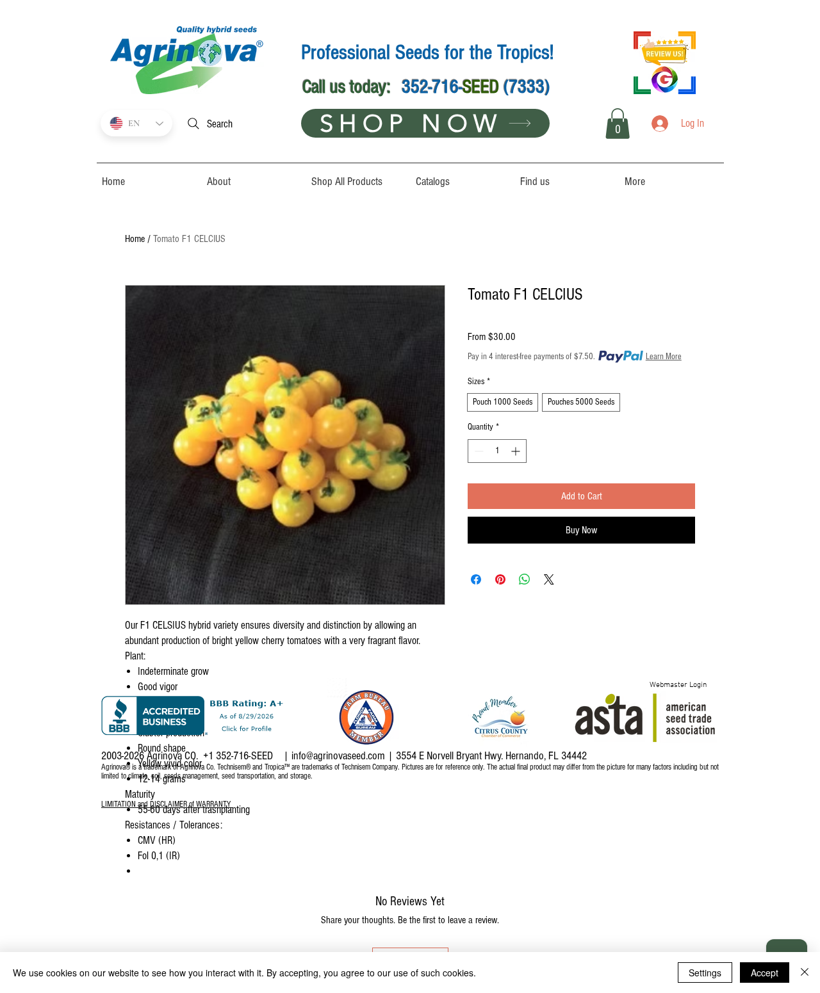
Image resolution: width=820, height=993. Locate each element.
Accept (764, 972)
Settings (705, 972)
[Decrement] (478, 451)
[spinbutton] (497, 451)
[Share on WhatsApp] (524, 579)
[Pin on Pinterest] (500, 579)
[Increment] (517, 451)
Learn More (664, 356)
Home (135, 239)
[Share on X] (549, 579)
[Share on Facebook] (476, 579)
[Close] (804, 972)
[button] (617, 123)
